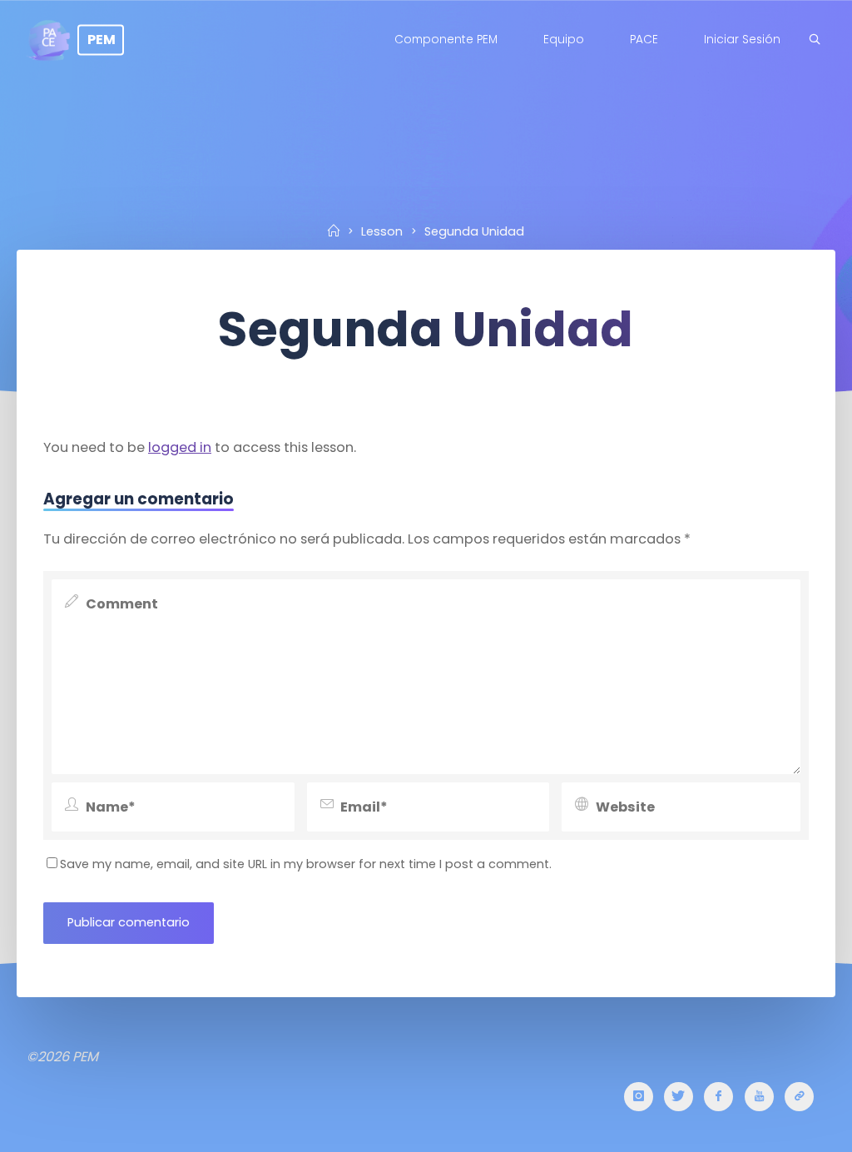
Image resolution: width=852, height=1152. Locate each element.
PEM (101, 39)
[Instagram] (638, 1096)
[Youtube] (759, 1096)
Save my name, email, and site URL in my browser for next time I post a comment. (306, 864)
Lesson (382, 231)
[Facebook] (718, 1096)
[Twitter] (678, 1096)
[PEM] (49, 39)
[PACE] (799, 1096)
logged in (179, 447)
